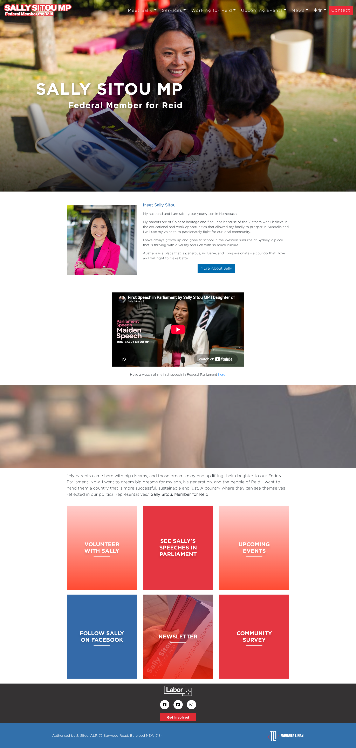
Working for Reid (211, 10)
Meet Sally (140, 10)
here (221, 374)
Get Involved (178, 717)
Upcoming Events (262, 10)
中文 (318, 10)
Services (172, 10)
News (298, 10)
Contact (340, 10)
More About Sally (216, 268)
